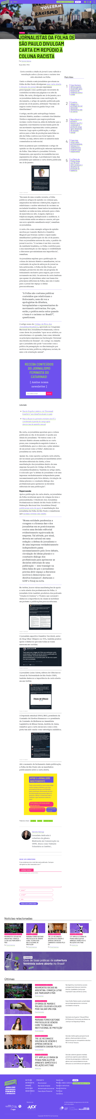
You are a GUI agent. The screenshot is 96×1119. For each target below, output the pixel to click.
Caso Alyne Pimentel (45, 1091)
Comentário (26, 870)
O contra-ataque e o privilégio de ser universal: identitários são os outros (76, 107)
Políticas (59, 1091)
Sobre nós (59, 1080)
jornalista (33, 821)
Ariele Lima (75, 945)
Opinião (37, 1001)
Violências (57, 934)
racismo (40, 821)
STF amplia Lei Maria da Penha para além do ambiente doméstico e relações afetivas (78, 939)
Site (22, 899)
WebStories (29, 1091)
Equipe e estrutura (62, 1085)
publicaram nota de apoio (30, 508)
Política (34, 934)
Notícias (22, 32)
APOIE (75, 1080)
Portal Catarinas (10, 945)
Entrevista (29, 1083)
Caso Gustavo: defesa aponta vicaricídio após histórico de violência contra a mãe (76, 89)
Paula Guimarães (39, 1012)
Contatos (59, 1093)
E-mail (23, 895)
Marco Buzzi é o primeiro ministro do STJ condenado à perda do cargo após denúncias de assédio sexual (39, 421)
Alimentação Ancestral (46, 1088)
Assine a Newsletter (65, 2)
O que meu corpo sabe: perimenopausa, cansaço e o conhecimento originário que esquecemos (76, 145)
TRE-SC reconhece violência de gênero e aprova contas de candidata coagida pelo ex (56, 940)
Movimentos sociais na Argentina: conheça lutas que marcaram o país (12, 939)
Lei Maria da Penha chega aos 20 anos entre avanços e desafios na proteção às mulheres (76, 165)
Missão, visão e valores (64, 1083)
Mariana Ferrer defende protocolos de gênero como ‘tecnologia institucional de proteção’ (35, 940)
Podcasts (40, 1080)
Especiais (29, 1088)
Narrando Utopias (44, 1086)
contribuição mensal (51, 810)
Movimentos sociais (10, 934)
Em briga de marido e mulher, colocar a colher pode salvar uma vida (48, 1006)
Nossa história (61, 1088)
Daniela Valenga (26, 61)
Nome (23, 890)
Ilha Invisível (42, 1083)
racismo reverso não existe (34, 514)
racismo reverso (48, 821)
